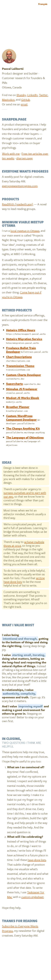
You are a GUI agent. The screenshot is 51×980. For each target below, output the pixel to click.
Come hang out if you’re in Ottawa (21, 294)
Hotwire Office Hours (20, 330)
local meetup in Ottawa (24, 230)
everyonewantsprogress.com (20, 186)
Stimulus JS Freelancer (21, 389)
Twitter (43, 95)
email (24, 104)
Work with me (11, 153)
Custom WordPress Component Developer (21, 418)
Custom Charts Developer (23, 374)
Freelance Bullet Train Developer (21, 350)
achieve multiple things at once (24, 544)
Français (42, 4)
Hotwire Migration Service (24, 339)
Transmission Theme (20, 366)
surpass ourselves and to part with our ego (25, 495)
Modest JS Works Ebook (22, 398)
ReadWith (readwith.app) (17, 204)
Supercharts (14, 383)
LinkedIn (32, 95)
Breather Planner (17, 407)
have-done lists (37, 860)
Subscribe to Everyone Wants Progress (20, 928)
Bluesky (21, 95)
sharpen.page (24, 158)
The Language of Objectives (25, 437)
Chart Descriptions (19, 357)
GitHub (25, 99)
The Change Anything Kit (23, 428)
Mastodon (8, 99)
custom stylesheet (32, 897)
